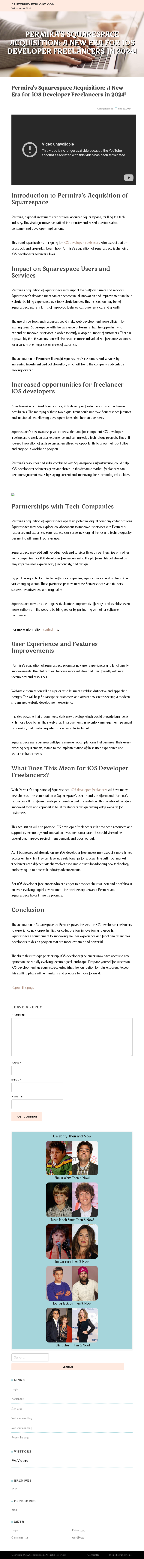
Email (16, 1079)
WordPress (78, 1537)
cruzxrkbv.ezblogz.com (33, 4)
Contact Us (93, 1554)
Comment (18, 1015)
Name (16, 1062)
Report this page (22, 988)
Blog (110, 108)
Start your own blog (21, 1418)
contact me (50, 629)
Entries (78, 1530)
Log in (14, 1389)
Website (17, 1096)
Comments (19, 1537)
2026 (14, 1489)
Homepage (17, 1399)
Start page (16, 1408)
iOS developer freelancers (82, 243)
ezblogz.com (37, 1554)
